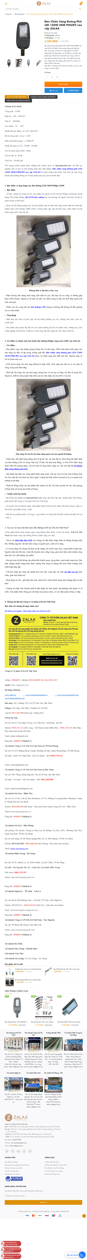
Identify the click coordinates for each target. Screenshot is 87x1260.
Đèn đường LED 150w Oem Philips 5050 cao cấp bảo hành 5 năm (52, 1022)
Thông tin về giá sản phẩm (13, 1168)
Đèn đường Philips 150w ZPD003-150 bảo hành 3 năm (22, 1022)
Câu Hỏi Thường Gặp (12, 1171)
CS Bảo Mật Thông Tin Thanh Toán (56, 1165)
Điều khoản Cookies (11, 1162)
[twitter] (7, 1151)
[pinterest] (30, 1151)
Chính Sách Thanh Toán (52, 1174)
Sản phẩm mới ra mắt (14, 964)
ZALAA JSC (65, 1211)
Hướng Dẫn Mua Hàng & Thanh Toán (17, 1165)
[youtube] (24, 1151)
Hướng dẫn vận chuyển (12, 1174)
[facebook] (13, 1151)
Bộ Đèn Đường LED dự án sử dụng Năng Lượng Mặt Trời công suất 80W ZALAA (40, 980)
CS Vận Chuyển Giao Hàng (54, 1171)
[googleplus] (18, 1151)
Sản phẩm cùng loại (16, 990)
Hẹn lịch (54, 90)
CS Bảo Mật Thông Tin (52, 1162)
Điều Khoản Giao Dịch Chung (54, 1168)
